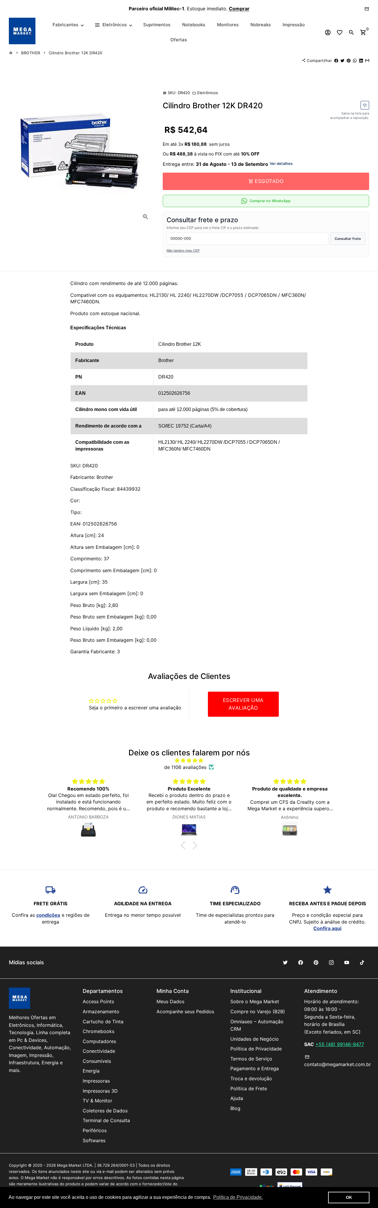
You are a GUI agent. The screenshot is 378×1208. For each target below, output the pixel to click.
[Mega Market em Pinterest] (316, 962)
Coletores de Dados (105, 1111)
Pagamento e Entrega (254, 1068)
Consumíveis (97, 1061)
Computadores (99, 1041)
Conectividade (99, 1051)
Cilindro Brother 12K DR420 (75, 52)
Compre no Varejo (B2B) (257, 1011)
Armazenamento (101, 1011)
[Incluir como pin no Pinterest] (349, 60)
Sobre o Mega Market (254, 1001)
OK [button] (349, 1197)
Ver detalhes (281, 163)
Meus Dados (170, 1001)
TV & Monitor (97, 1101)
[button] (184, 845)
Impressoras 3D (100, 1091)
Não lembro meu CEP (183, 250)
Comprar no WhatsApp (270, 201)
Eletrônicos (205, 92)
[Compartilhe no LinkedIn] (361, 60)
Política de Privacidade (256, 1049)
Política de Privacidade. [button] (238, 1197)
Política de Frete (248, 1088)
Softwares (94, 1140)
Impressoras (96, 1081)
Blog (235, 1108)
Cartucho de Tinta (103, 1021)
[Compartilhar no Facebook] (336, 60)
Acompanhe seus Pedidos (185, 1011)
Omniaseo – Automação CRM (257, 1025)
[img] (189, 760)
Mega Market (69, 1165)
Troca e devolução (251, 1078)
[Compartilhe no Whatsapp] (355, 60)
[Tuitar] (342, 60)
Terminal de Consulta (106, 1120)
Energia (91, 1071)
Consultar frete (348, 238)
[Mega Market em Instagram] (331, 962)
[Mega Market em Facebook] (301, 962)
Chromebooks (98, 1031)
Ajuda (236, 1098)
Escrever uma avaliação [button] (243, 704)
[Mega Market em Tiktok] (362, 962)
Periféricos (95, 1130)
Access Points (98, 1001)
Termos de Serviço (251, 1059)
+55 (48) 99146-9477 (339, 1044)
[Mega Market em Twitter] (285, 962)
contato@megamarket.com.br (337, 1061)
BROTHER (30, 52)
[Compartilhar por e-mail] (367, 60)
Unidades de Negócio (254, 1039)
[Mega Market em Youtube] (347, 962)
